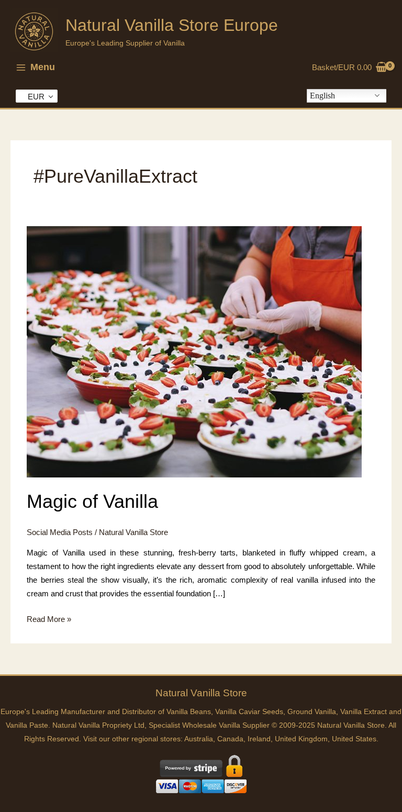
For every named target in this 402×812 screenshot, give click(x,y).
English (322, 95)
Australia (198, 739)
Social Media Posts (60, 532)
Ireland (259, 739)
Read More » (49, 620)
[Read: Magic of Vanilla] (194, 351)
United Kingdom (301, 739)
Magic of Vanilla (92, 501)
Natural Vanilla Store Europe (171, 25)
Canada (230, 739)
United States (354, 739)
